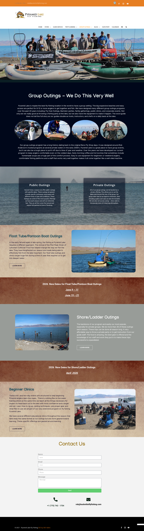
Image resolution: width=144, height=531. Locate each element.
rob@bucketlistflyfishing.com (37, 3)
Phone (40, 469)
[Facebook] (119, 3)
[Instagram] (123, 3)
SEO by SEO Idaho (44, 528)
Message (41, 477)
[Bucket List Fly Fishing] (114, 2)
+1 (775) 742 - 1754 (55, 505)
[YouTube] (127, 3)
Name (40, 454)
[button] (126, 27)
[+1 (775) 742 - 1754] (55, 499)
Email (40, 462)
